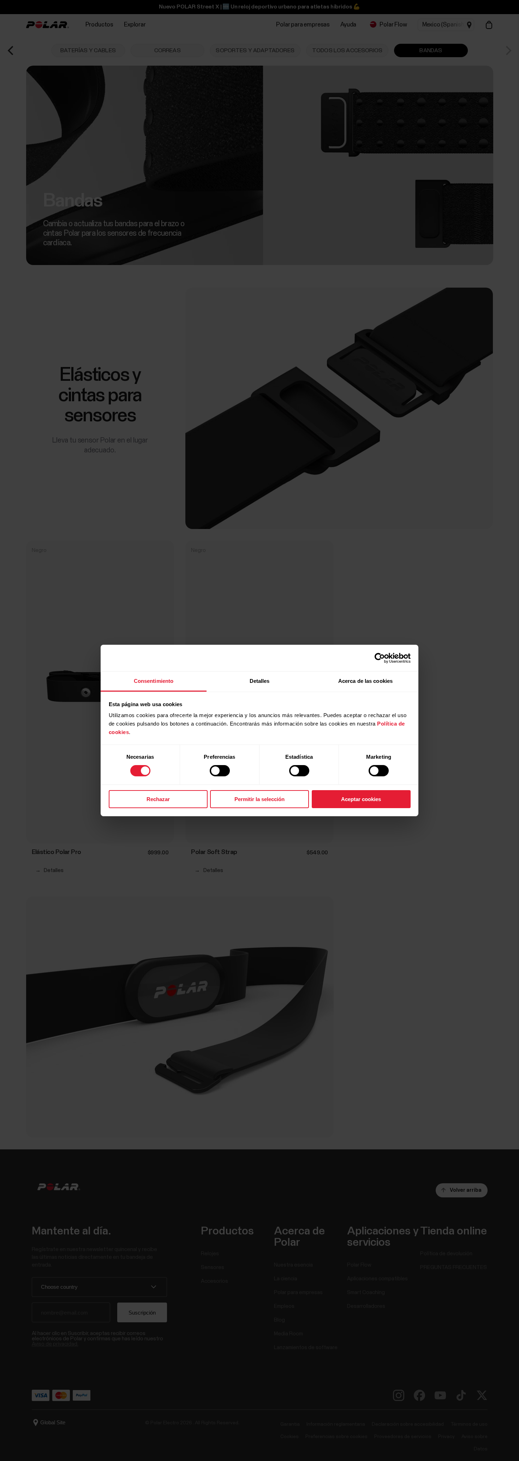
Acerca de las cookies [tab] (365, 681)
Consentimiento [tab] (153, 681)
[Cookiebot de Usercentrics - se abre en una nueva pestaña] (380, 658)
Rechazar (158, 799)
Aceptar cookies (361, 799)
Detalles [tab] (260, 681)
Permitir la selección (259, 799)
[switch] (220, 770)
